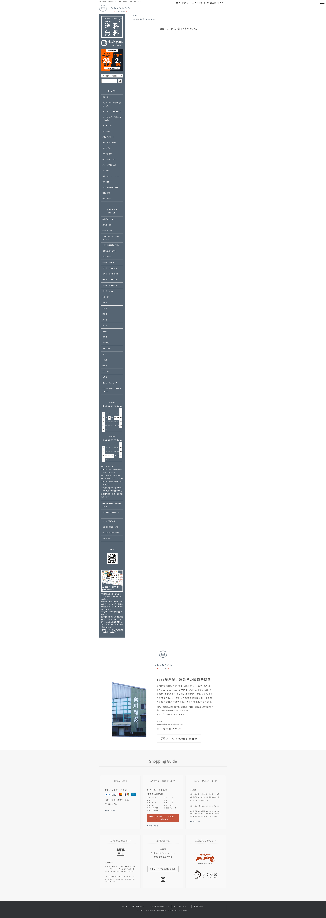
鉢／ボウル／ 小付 (109, 159)
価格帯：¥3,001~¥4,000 (110, 280)
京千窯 (105, 320)
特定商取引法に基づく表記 (159, 906)
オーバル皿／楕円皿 (109, 143)
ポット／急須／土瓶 (109, 165)
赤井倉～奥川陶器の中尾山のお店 (112, 505)
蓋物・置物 (106, 193)
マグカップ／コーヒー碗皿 (112, 111)
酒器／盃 (106, 171)
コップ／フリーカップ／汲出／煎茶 (112, 104)
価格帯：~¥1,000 (108, 262)
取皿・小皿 (106, 131)
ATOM (108, 538)
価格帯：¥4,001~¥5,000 (110, 285)
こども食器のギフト (109, 251)
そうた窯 (106, 371)
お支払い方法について (110, 527)
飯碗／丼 (106, 97)
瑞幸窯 (105, 314)
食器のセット (107, 199)
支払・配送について (139, 906)
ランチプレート (108, 148)
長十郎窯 (106, 343)
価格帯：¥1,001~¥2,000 (110, 268)
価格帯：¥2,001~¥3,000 (147, 19)
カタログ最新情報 (109, 521)
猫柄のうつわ (107, 231)
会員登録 (213, 3)
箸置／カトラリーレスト (111, 176)
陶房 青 (106, 297)
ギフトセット (107, 257)
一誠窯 (105, 308)
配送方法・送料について (111, 533)
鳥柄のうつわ (107, 225)
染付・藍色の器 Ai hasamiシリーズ (112, 390)
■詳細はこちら (110, 810)
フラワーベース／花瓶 (110, 187)
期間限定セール (108, 219)
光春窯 (105, 331)
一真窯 (105, 303)
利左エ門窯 (106, 348)
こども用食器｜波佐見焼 (111, 245)
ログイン (223, 3)
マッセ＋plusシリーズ (110, 383)
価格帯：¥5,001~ (108, 291)
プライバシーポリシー (182, 906)
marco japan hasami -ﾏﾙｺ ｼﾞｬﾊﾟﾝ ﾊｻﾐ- (112, 237)
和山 (104, 354)
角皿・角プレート (109, 137)
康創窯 (105, 377)
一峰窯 (105, 360)
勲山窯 (105, 325)
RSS (104, 538)
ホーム (135, 15)
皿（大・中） (107, 126)
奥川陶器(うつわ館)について (111, 513)
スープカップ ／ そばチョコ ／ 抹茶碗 (112, 118)
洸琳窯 (105, 337)
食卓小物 (106, 182)
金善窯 (105, 366)
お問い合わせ (198, 906)
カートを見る (183, 3)
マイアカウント (200, 3)
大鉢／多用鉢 (107, 154)
